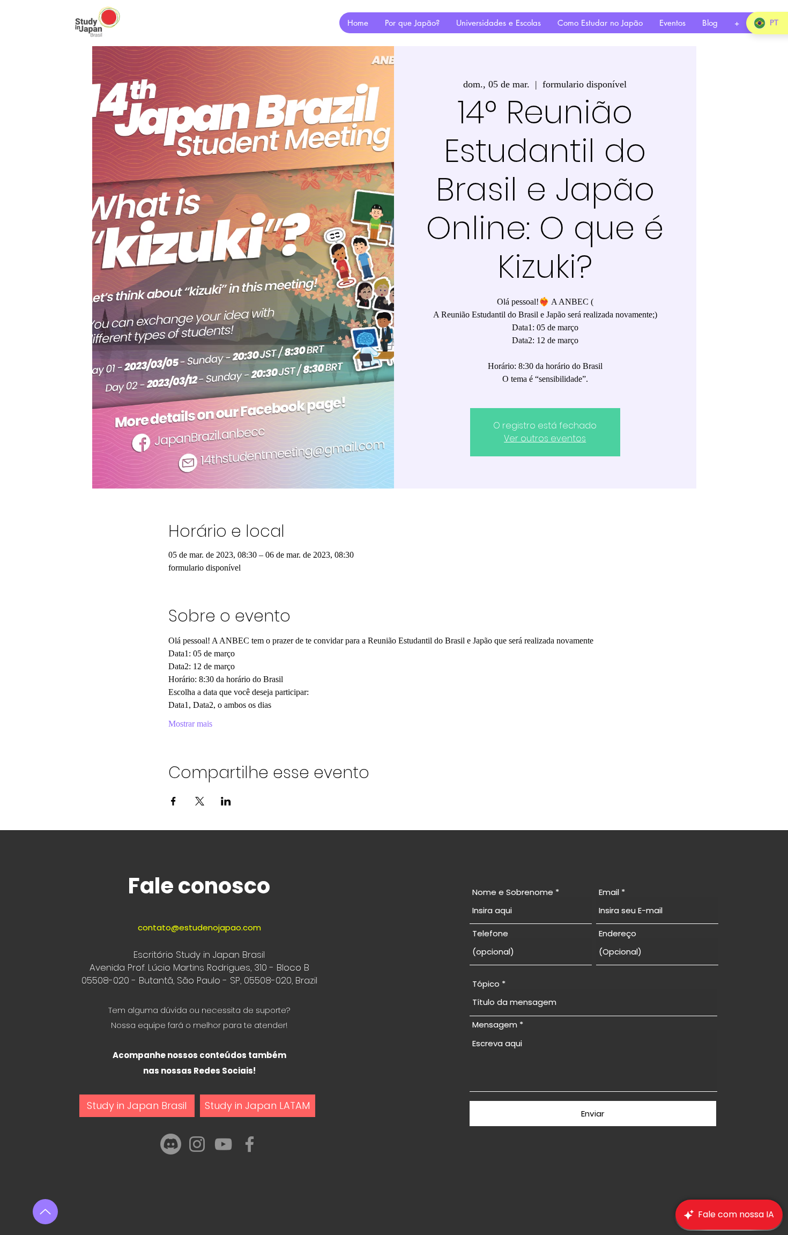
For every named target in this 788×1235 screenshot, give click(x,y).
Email (609, 892)
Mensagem (494, 1024)
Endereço (617, 933)
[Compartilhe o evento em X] (200, 801)
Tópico (486, 984)
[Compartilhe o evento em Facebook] (173, 801)
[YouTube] (223, 1144)
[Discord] (170, 1144)
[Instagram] (197, 1144)
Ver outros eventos (545, 438)
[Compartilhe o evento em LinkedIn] (226, 801)
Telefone (490, 933)
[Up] (45, 1211)
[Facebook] (249, 1144)
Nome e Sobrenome (512, 892)
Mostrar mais (190, 723)
